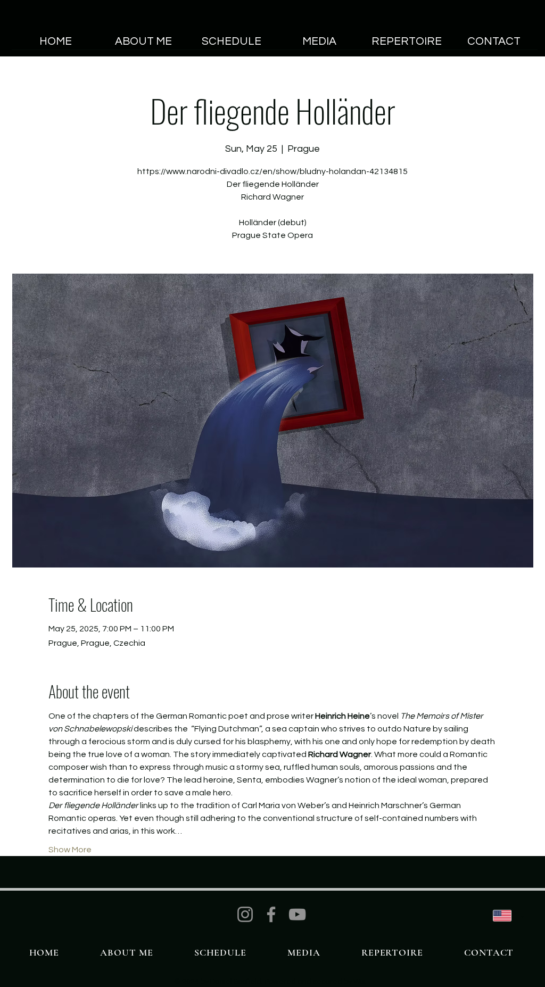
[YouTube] (297, 914)
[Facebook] (271, 914)
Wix (359, 981)
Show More (70, 849)
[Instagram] (245, 914)
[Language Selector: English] (509, 915)
